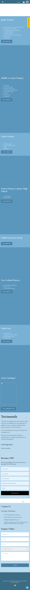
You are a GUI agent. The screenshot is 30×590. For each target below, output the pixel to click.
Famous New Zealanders (10, 285)
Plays (5, 147)
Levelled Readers (8, 33)
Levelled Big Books (9, 32)
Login (18, 2)
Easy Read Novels (8, 91)
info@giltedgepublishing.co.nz (12, 519)
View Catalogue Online (9, 408)
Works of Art (7, 338)
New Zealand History (9, 288)
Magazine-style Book (9, 88)
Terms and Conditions (15, 582)
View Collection (7, 41)
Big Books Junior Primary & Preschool (13, 27)
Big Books (6, 85)
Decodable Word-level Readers (12, 30)
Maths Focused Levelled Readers (12, 35)
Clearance (6, 38)
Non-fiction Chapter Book (10, 90)
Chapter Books (8, 144)
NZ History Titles (8, 87)
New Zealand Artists (9, 336)
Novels (5, 93)
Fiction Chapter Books (9, 145)
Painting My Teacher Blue (10, 335)
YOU (15, 585)
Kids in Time (7, 286)
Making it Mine (8, 333)
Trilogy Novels (7, 196)
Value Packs (7, 36)
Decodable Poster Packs (10, 28)
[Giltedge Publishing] (2, 2)
